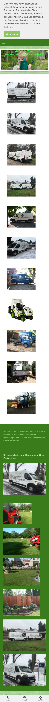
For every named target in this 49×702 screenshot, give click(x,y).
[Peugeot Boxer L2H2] (21, 154)
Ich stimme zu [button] (12, 34)
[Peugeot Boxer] (21, 123)
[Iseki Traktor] (21, 403)
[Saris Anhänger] (21, 372)
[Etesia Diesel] (21, 310)
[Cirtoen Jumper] (21, 217)
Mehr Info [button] (8, 27)
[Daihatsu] (21, 341)
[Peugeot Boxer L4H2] (21, 92)
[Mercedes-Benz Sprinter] (21, 279)
